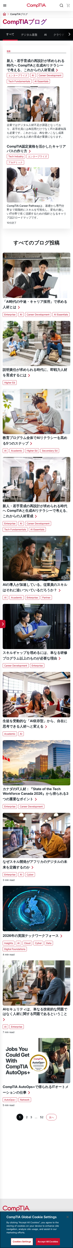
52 (41, 1117)
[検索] (61, 5)
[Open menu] (5, 5)
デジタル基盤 (29, 34)
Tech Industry (16, 156)
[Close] (67, 1217)
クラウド (58, 34)
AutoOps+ (10, 1099)
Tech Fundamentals (19, 81)
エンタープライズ (17, 75)
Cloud (27, 943)
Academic (16, 450)
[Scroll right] (66, 34)
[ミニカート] (68, 5)
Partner (46, 597)
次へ (51, 1117)
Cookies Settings (22, 1241)
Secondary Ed (50, 450)
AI (45, 34)
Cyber (30, 874)
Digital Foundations (14, 949)
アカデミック (15, 162)
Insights (8, 943)
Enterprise (9, 314)
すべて (10, 34)
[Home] (36, 5)
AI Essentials (41, 81)
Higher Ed (9, 382)
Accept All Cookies (48, 1241)
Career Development (50, 75)
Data (48, 943)
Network (25, 1099)
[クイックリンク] (2, 624)
